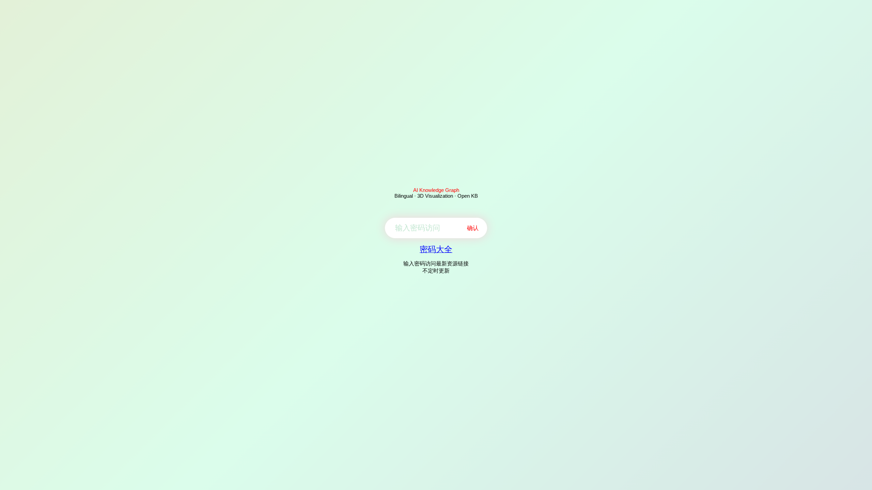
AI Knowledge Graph (436, 190)
